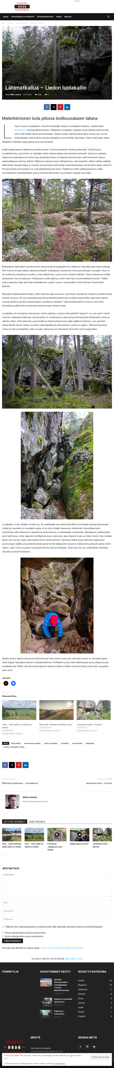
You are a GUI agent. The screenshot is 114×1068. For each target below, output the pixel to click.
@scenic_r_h (74, 958)
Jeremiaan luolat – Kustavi (89, 724)
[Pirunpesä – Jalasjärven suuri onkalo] (57, 834)
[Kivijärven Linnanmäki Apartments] (46, 1002)
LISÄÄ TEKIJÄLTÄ (37, 822)
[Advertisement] (77, 6)
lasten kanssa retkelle (32, 743)
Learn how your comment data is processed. (62, 948)
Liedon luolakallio (51, 743)
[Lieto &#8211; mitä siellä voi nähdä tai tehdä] (19, 710)
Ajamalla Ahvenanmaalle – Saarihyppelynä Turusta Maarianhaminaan (61, 985)
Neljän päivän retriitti (79, 844)
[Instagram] (87, 1046)
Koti (3, 23)
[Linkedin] (67, 107)
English (67, 17)
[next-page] (9, 856)
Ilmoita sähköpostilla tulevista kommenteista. (25, 933)
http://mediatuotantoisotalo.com (35, 801)
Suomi (59, 17)
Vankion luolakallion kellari (13, 747)
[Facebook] (47, 107)
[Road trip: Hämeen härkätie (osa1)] (56, 710)
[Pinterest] (60, 107)
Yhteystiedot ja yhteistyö (22, 17)
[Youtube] (94, 1047)
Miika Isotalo (15, 94)
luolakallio (65, 743)
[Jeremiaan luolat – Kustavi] (94, 710)
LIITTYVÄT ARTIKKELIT (14, 822)
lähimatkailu (16, 743)
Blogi (5, 17)
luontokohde (77, 743)
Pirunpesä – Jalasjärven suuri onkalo (54, 847)
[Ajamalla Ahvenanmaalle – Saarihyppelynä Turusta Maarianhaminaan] (46, 982)
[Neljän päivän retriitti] (79, 834)
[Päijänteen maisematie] (46, 1014)
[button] (108, 16)
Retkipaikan (21, 130)
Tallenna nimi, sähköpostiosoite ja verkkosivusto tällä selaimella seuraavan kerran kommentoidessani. (54, 926)
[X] (54, 107)
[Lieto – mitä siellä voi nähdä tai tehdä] (34, 834)
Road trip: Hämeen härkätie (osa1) (55, 724)
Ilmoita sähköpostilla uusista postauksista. (24, 936)
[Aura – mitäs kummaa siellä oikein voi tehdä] (11, 834)
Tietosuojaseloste (45, 17)
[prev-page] (4, 856)
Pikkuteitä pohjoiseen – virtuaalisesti (20, 783)
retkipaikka (90, 743)
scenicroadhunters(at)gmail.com (47, 1051)
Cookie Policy (59, 1063)
